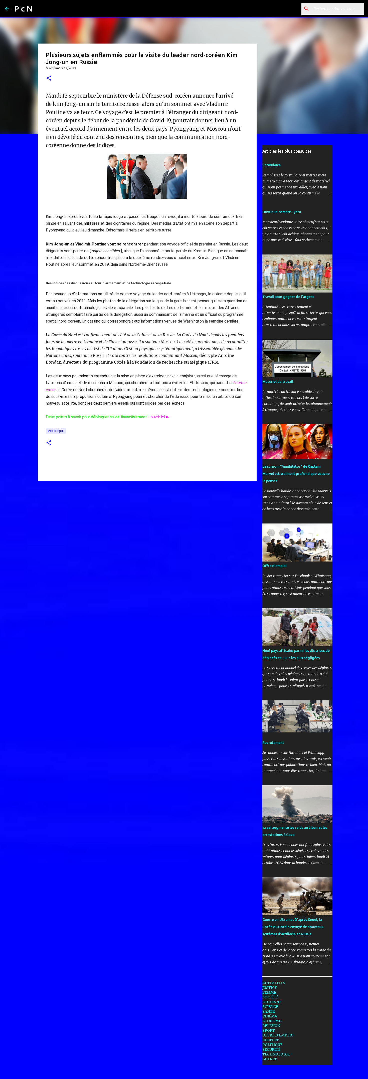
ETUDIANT (271, 1002)
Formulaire (271, 165)
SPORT (268, 1030)
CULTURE (270, 1040)
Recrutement (273, 743)
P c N (23, 8)
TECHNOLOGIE (276, 1054)
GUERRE (269, 1059)
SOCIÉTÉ (270, 997)
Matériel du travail (277, 382)
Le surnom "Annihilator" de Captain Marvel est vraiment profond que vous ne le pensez (296, 473)
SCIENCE (270, 1006)
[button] (49, 78)
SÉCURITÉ (271, 1049)
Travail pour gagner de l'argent (288, 297)
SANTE (268, 1011)
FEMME (269, 992)
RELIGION (271, 1025)
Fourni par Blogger (187, 1072)
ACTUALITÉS (273, 983)
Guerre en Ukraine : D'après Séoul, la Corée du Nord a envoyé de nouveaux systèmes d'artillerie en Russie (292, 927)
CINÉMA (269, 1016)
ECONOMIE (272, 1021)
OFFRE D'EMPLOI (277, 1035)
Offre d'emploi (274, 566)
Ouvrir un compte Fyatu (281, 212)
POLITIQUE (56, 431)
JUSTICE (269, 987)
